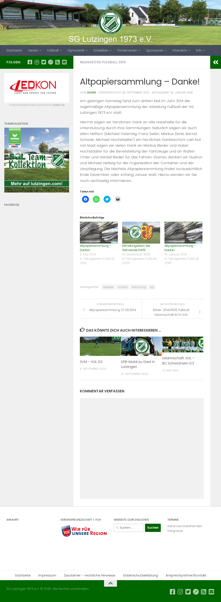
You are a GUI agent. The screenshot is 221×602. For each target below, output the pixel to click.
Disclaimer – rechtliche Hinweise (89, 575)
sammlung (139, 287)
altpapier (108, 287)
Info (199, 50)
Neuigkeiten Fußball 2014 (103, 62)
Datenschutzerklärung (140, 575)
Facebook (11, 205)
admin (91, 92)
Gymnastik (76, 50)
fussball (123, 287)
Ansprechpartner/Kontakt (186, 575)
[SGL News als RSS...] (57, 62)
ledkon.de (59, 105)
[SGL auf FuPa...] (50, 62)
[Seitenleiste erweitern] (215, 62)
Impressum (47, 575)
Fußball (52, 50)
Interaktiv (180, 50)
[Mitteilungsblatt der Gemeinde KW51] (141, 233)
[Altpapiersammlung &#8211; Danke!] (99, 233)
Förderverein (127, 50)
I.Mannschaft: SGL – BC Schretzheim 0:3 (178, 361)
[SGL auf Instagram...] (36, 62)
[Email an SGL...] (64, 62)
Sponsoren (155, 50)
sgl (152, 287)
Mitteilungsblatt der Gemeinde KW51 (136, 248)
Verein (33, 50)
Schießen (100, 50)
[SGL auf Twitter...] (43, 62)
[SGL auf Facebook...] (29, 62)
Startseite (14, 50)
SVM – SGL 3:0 (91, 361)
